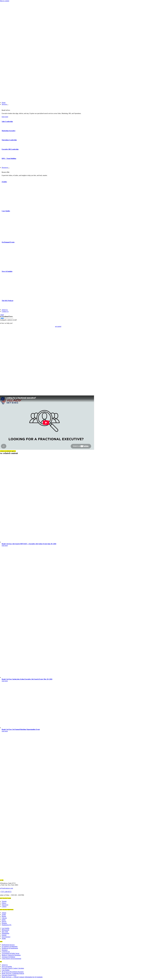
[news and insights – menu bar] (59, 298)
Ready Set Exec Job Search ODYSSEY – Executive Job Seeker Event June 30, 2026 (29, 544)
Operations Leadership (9, 140)
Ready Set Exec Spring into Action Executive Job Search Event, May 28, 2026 (27, 679)
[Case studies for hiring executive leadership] (59, 240)
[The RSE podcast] (16, 308)
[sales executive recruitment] (16, 129)
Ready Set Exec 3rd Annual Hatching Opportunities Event (21, 729)
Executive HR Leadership (10, 149)
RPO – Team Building (9, 158)
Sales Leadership (7, 121)
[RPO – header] (16, 166)
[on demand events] (59, 269)
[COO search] (16, 147)
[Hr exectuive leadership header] (16, 156)
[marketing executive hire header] (16, 138)
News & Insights (7, 271)
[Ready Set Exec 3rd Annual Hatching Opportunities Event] (43, 727)
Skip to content (4, 1)
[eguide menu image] (59, 209)
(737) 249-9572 (6, 892)
